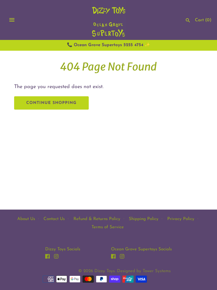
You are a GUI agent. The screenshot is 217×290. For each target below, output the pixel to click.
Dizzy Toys (104, 271)
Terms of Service (108, 227)
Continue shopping (51, 103)
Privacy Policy (180, 219)
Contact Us (54, 219)
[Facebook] (47, 257)
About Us (26, 219)
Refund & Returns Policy (96, 219)
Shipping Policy (144, 219)
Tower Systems (157, 271)
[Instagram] (56, 257)
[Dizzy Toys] (108, 20)
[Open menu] (12, 20)
